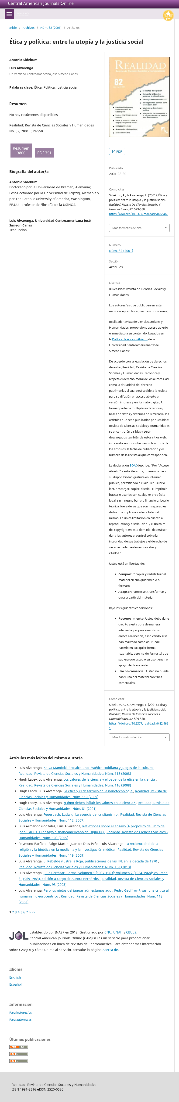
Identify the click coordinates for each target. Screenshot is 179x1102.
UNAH (118, 932)
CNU (107, 932)
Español (15, 984)
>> (33, 912)
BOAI (133, 465)
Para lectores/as (20, 1012)
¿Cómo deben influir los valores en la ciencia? (100, 802)
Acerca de (110, 950)
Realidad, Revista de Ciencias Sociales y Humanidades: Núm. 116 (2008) (75, 785)
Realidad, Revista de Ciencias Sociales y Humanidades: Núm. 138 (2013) (75, 867)
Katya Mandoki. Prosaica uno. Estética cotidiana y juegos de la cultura (99, 767)
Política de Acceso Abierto (130, 339)
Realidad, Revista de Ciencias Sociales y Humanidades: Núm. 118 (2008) (75, 773)
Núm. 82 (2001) (51, 27)
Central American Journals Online (41, 3)
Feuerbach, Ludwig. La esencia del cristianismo (81, 814)
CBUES (131, 932)
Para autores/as (20, 1019)
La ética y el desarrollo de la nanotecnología (98, 791)
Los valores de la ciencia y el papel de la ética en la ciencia (110, 779)
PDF (119, 151)
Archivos (28, 27)
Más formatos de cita (126, 228)
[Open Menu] (9, 14)
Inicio (13, 27)
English (15, 977)
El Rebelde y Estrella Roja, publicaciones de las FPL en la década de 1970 (101, 861)
